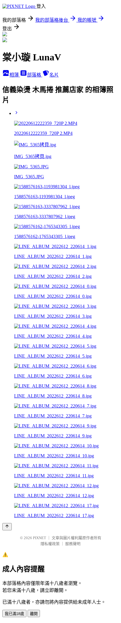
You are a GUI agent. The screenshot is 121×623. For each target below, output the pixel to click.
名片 (54, 74)
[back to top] (7, 526)
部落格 (34, 74)
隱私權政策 (50, 543)
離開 (34, 614)
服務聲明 (72, 543)
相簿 (14, 74)
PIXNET (39, 538)
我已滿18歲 (14, 614)
